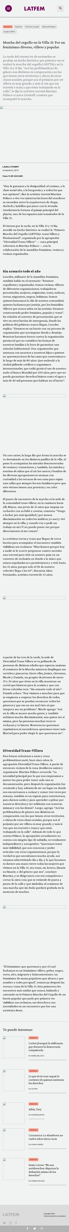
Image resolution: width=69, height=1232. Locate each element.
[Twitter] (34, 1229)
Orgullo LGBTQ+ (9, 32)
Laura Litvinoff (11, 167)
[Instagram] (10, 1222)
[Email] (42, 1229)
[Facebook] (16, 1222)
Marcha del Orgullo (49, 27)
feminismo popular (32, 27)
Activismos (8, 27)
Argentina (18, 27)
